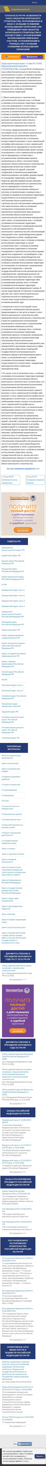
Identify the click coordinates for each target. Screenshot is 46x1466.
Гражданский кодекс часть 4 (13, 606)
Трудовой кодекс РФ (10, 712)
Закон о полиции (8, 849)
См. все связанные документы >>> (23, 469)
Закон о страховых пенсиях (13, 854)
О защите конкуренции (11, 785)
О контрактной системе (11, 819)
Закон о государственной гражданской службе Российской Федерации (12, 890)
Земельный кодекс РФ (11, 630)
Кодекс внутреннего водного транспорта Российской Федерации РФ (13, 645)
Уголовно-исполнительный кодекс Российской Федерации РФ (12, 719)
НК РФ (4, 680)
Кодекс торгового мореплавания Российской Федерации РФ (12, 663)
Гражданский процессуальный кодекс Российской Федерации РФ (13, 614)
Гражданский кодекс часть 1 (13, 590)
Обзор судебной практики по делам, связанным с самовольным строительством (17, 968)
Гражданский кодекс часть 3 (13, 601)
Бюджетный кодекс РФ (11, 556)
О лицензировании (9, 790)
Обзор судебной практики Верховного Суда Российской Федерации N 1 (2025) (17, 1092)
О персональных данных (12, 814)
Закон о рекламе (8, 914)
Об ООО (5, 801)
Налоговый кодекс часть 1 (12, 685)
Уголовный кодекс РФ (10, 738)
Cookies (25, 1461)
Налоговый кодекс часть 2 (12, 691)
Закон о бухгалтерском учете (13, 927)
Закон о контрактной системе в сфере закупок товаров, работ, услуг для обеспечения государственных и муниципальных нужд (14, 938)
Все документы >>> (18, 980)
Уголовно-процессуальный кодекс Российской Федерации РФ (12, 729)
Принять (40, 1456)
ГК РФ (4, 585)
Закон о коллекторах (10, 763)
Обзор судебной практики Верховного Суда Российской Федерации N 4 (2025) (17, 1056)
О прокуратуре (8, 795)
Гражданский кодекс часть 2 (13, 595)
